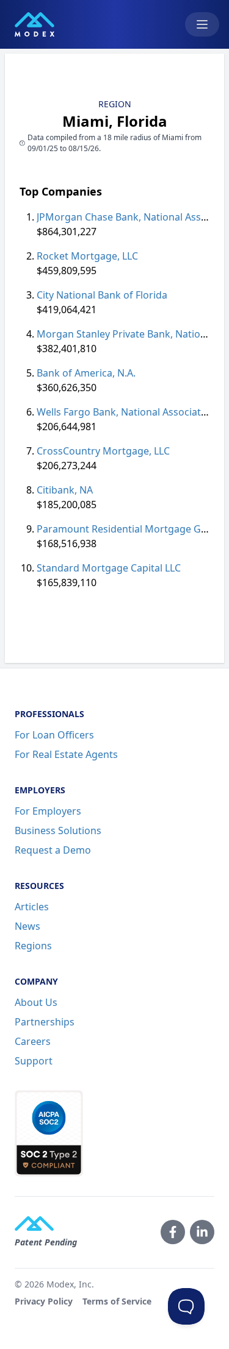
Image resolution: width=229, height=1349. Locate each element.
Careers (33, 1041)
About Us (36, 1002)
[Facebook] (173, 1232)
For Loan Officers (54, 735)
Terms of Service (116, 1301)
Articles (32, 906)
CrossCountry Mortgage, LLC (103, 451)
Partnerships (45, 1022)
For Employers (48, 811)
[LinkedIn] (202, 1232)
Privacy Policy (44, 1301)
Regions (33, 945)
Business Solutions (58, 830)
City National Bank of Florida (102, 295)
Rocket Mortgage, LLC (87, 256)
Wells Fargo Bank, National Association (126, 412)
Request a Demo (53, 850)
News (27, 926)
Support (34, 1061)
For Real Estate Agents (66, 754)
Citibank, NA (65, 490)
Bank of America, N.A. (86, 373)
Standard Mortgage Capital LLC (109, 568)
